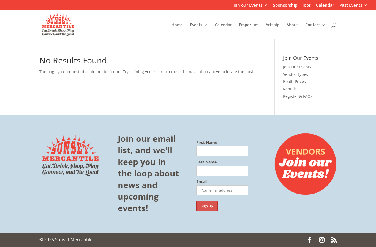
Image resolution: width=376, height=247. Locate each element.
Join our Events (247, 5)
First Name (206, 142)
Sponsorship (285, 5)
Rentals (290, 89)
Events (196, 25)
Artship (272, 25)
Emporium (248, 25)
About (292, 25)
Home (177, 25)
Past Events (350, 5)
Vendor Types (295, 74)
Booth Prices (294, 81)
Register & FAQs (297, 96)
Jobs (307, 5)
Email (201, 182)
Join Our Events (297, 66)
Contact (312, 25)
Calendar (325, 5)
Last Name (206, 162)
